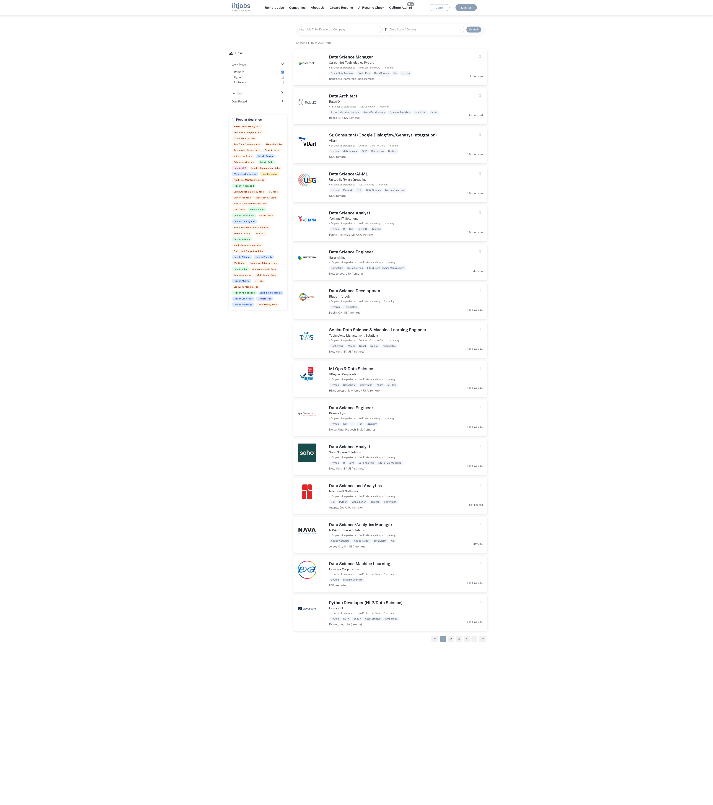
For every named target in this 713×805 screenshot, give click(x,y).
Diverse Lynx (338, 413)
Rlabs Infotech (339, 296)
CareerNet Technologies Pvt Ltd (351, 62)
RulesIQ (334, 101)
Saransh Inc (337, 257)
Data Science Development (355, 290)
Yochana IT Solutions (343, 218)
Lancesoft (336, 608)
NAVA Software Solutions (347, 530)
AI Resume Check (371, 7)
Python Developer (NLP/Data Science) (366, 602)
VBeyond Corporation (344, 374)
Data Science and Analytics (355, 485)
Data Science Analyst (349, 213)
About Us (318, 7)
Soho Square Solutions (345, 452)
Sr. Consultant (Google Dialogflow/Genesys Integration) (383, 135)
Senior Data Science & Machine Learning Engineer (378, 329)
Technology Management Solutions (354, 335)
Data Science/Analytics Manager (360, 524)
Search (474, 29)
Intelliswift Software (343, 491)
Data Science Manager (351, 57)
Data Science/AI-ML (348, 174)
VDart (333, 140)
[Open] (459, 30)
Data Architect (343, 96)
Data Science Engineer (351, 252)
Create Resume (341, 7)
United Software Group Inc (348, 179)
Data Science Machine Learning (359, 563)
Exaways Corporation (344, 569)
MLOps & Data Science (351, 368)
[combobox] (340, 29)
